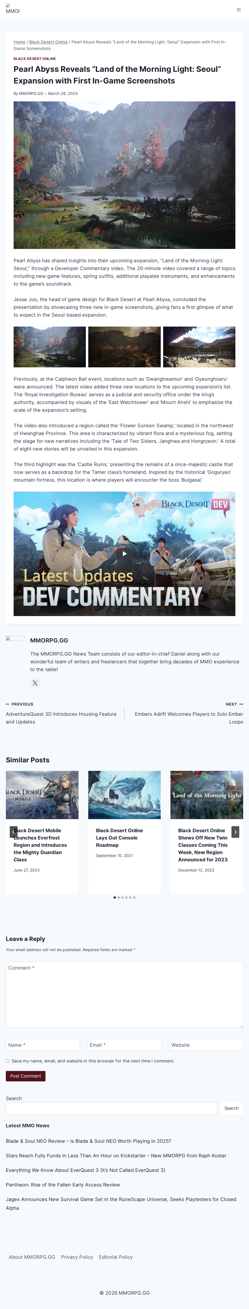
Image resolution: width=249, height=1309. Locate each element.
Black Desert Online (35, 59)
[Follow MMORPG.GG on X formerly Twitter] (35, 683)
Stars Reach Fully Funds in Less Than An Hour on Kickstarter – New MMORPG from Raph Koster (116, 1156)
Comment (21, 968)
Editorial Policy (116, 1257)
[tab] (115, 897)
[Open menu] (238, 9)
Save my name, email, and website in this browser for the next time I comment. (93, 1060)
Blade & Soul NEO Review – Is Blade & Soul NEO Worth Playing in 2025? (88, 1141)
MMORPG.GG (31, 93)
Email (98, 1045)
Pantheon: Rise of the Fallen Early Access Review (63, 1185)
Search (14, 1098)
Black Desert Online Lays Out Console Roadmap (119, 838)
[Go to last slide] (14, 832)
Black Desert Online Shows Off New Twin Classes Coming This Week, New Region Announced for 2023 (203, 845)
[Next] (235, 832)
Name (17, 1045)
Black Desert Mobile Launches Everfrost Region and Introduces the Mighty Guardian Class (40, 845)
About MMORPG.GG (32, 1257)
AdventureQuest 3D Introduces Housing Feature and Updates (61, 713)
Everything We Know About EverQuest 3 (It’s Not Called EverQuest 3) (85, 1170)
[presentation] (42, 795)
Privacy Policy (77, 1257)
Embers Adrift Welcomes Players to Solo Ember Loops (189, 713)
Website (180, 1045)
